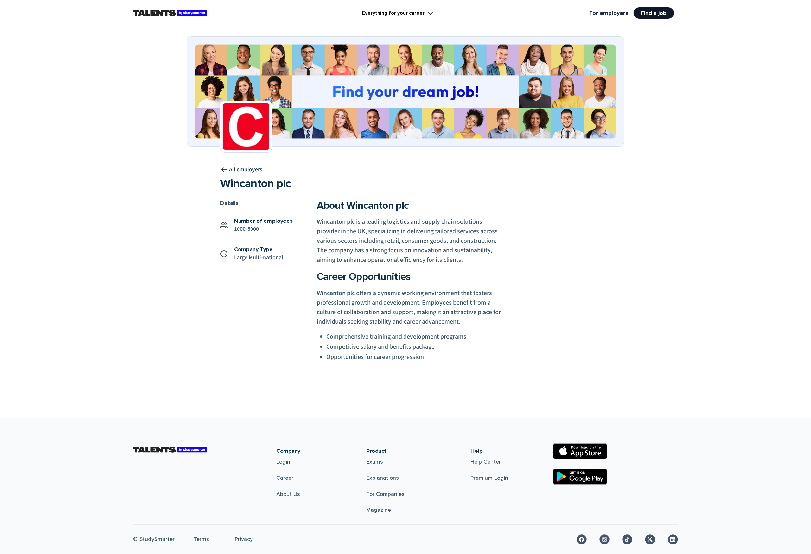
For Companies (385, 494)
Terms (201, 539)
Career (284, 477)
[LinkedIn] (673, 539)
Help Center (485, 461)
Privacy (244, 539)
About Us (288, 494)
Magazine (378, 509)
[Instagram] (604, 539)
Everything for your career (393, 13)
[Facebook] (582, 539)
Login (283, 461)
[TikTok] (627, 539)
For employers (608, 13)
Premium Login (489, 477)
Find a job (654, 13)
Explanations (382, 477)
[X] (650, 539)
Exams (374, 461)
